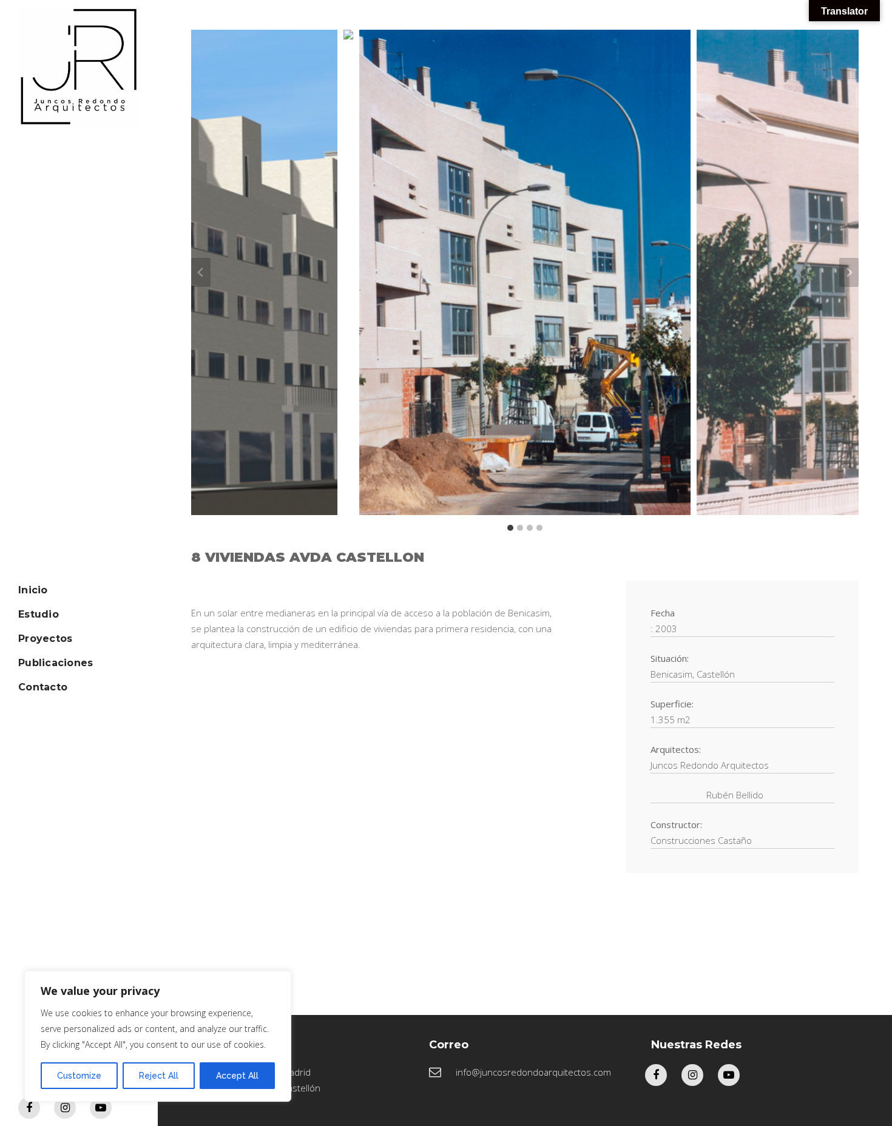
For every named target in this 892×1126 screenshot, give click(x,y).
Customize (79, 1075)
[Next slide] (849, 272)
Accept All (237, 1075)
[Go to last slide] (201, 272)
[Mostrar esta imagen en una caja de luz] (348, 272)
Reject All (158, 1075)
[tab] (510, 528)
